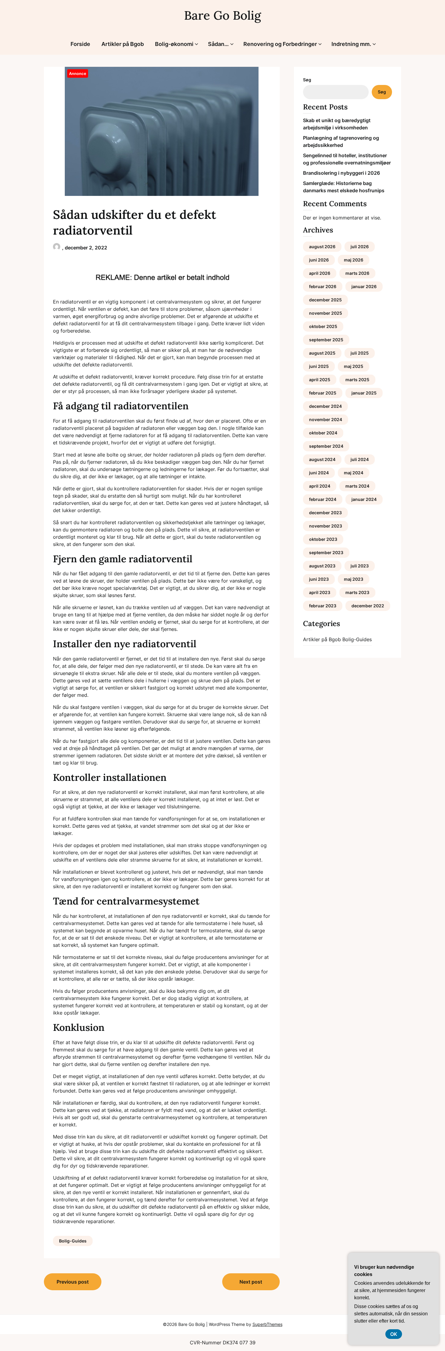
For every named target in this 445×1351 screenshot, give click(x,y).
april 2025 (319, 379)
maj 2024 (353, 472)
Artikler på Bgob (122, 44)
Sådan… (218, 44)
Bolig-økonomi (174, 44)
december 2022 (367, 605)
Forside (80, 44)
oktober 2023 (323, 539)
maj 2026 (353, 259)
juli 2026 (360, 246)
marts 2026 (357, 273)
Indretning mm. (351, 44)
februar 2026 (322, 286)
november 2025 (325, 313)
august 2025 (322, 353)
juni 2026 (319, 259)
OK (393, 1334)
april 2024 (319, 486)
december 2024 (325, 406)
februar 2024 (322, 499)
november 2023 (325, 525)
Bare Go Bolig (222, 15)
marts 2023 (357, 592)
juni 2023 (319, 579)
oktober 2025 (323, 326)
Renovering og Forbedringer (280, 44)
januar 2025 (364, 392)
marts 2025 (357, 379)
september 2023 (326, 552)
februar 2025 (322, 392)
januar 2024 (364, 499)
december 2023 (325, 512)
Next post (250, 1282)
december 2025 (325, 299)
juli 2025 (360, 353)
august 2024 (322, 459)
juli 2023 (360, 565)
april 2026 (319, 273)
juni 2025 (319, 366)
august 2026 (322, 246)
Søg (307, 79)
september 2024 (326, 446)
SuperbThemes (267, 1324)
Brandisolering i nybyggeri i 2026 (341, 173)
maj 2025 (353, 366)
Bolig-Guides (73, 1240)
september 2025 (326, 339)
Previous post (73, 1282)
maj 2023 (353, 579)
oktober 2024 (323, 432)
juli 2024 (360, 459)
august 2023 (322, 565)
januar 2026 (364, 286)
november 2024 (325, 419)
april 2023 (319, 592)
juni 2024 (319, 472)
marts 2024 (357, 486)
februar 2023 (322, 605)
